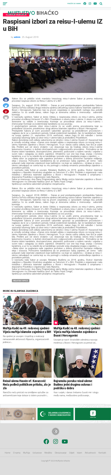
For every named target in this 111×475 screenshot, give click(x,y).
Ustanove (37, 452)
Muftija (26, 452)
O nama (16, 452)
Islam (79, 452)
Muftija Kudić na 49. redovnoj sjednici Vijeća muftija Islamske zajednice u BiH (27, 330)
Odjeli (71, 452)
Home (7, 452)
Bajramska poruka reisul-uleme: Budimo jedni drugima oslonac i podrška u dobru (73, 384)
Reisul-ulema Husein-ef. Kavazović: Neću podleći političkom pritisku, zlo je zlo (27, 384)
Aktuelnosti (90, 452)
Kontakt (102, 452)
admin (17, 37)
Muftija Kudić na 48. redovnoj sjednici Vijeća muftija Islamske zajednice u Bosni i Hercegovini (77, 331)
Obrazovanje (60, 452)
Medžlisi (48, 452)
